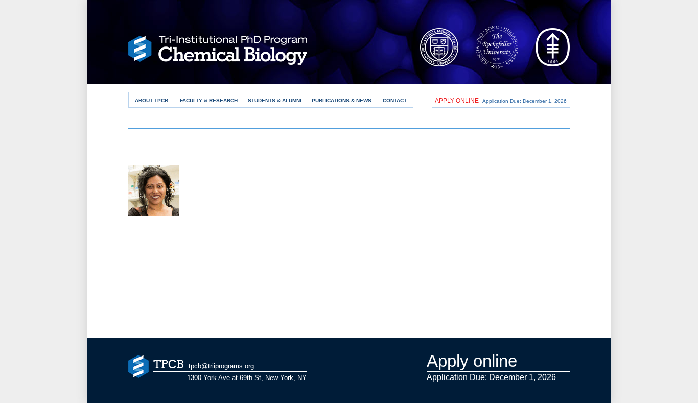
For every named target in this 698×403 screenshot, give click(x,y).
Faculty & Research (209, 100)
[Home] (217, 53)
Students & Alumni (274, 100)
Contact (395, 100)
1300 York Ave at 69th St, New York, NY (247, 378)
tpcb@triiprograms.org (221, 366)
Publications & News (341, 100)
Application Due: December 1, (501, 100)
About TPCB (151, 100)
